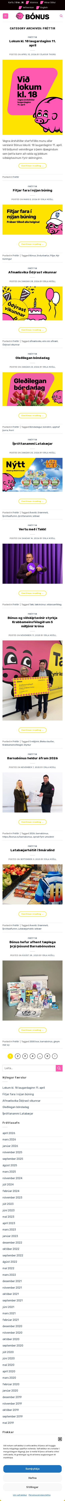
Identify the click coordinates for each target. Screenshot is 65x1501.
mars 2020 (9, 1377)
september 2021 (12, 1300)
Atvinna (34, 2)
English (44, 7)
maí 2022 (8, 1268)
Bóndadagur (36, 427)
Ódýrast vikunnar (11, 344)
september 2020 (12, 1345)
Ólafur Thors (48, 54)
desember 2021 (12, 1281)
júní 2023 (8, 1210)
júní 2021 (8, 1307)
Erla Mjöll (47, 199)
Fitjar (52, 255)
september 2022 (12, 1255)
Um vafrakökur (20, 1495)
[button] (60, 1439)
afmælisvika (35, 341)
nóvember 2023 (12, 1197)
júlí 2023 (8, 1203)
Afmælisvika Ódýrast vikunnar (32, 272)
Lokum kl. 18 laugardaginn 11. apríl (32, 43)
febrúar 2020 (10, 1384)
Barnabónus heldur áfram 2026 (32, 758)
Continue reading (32, 166)
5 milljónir (34, 741)
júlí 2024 (8, 1184)
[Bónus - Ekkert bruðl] (32, 16)
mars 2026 (9, 1139)
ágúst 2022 (9, 1261)
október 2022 (10, 1249)
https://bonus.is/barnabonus (17, 837)
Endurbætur (43, 255)
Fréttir (32, 37)
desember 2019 (12, 1397)
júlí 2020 (8, 1352)
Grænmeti (43, 512)
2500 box (34, 1041)
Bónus (33, 255)
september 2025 (12, 1158)
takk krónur (40, 604)
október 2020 (10, 1339)
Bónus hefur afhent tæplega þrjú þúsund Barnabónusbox (33, 944)
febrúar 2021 (10, 1319)
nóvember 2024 (12, 1178)
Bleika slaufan (47, 741)
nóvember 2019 (12, 1403)
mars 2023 (9, 1229)
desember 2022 (12, 1242)
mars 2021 (9, 1313)
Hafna (32, 1477)
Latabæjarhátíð (26, 928)
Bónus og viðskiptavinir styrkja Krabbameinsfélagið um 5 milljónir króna (32, 622)
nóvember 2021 (12, 1287)
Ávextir (33, 512)
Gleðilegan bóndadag (33, 358)
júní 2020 (8, 1358)
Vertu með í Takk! (32, 529)
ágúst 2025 (9, 1165)
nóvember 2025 (12, 1152)
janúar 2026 (10, 1146)
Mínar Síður (50, 2)
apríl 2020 (8, 1371)
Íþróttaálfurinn (9, 516)
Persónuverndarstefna (39, 1495)
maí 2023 (8, 1216)
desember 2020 (12, 1326)
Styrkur (27, 745)
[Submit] (59, 1068)
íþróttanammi (25, 516)
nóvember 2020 (12, 1332)
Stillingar (32, 1487)
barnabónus (42, 833)
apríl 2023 (8, 1223)
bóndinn (47, 427)
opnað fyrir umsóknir (43, 837)
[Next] (55, 1056)
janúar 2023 (10, 1236)
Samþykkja (33, 1468)
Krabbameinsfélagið (12, 745)
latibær (36, 516)
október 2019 (10, 1410)
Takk (32, 604)
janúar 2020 (10, 1390)
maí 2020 (8, 1365)
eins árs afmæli (50, 341)
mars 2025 (9, 1171)
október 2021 (10, 1294)
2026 (32, 833)
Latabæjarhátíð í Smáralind (32, 850)
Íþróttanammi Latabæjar (32, 444)
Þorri (11, 430)
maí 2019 (8, 1422)
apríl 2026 (8, 1133)
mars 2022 (9, 1274)
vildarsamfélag (54, 604)
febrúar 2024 (10, 1191)
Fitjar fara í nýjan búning (32, 190)
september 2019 (12, 1416)
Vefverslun (28, 7)
